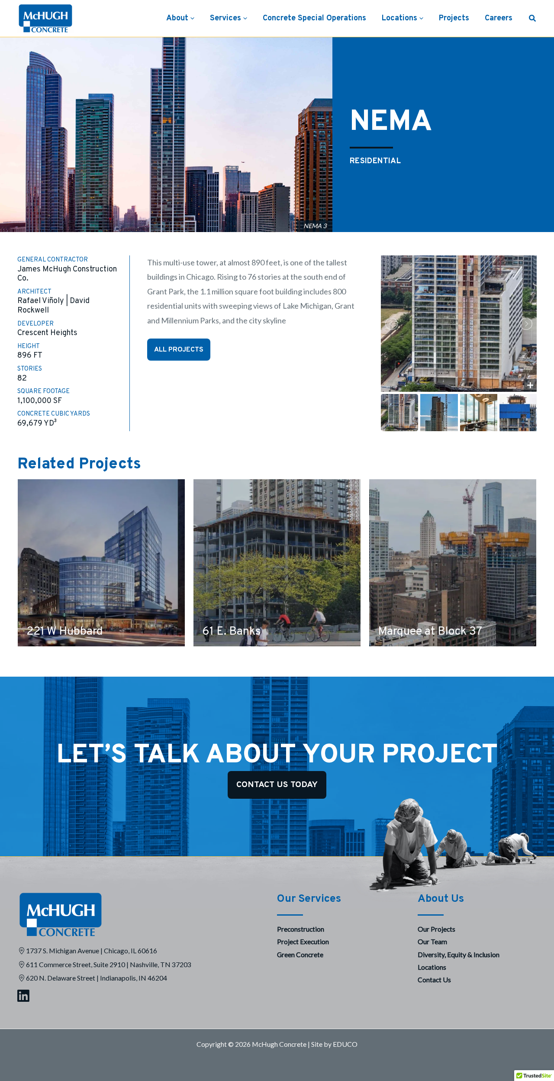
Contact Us (434, 979)
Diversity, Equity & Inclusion (458, 954)
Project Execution (303, 941)
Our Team (432, 941)
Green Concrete (300, 954)
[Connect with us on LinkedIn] (136, 996)
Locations (432, 967)
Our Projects (436, 929)
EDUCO (345, 1044)
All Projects (178, 349)
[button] (191, 18)
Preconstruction (300, 929)
